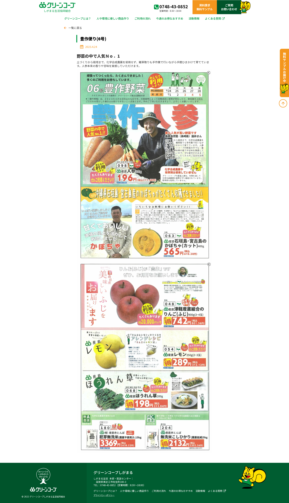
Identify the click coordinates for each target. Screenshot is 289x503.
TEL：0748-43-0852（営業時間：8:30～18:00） (119, 485)
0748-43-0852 (173, 6)
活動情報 (194, 18)
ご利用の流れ (142, 18)
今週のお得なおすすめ (169, 18)
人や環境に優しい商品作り (112, 18)
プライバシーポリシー (104, 495)
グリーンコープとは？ (77, 18)
